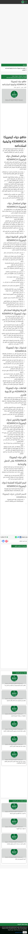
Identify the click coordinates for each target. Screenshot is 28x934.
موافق (24, 932)
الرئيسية (24, 76)
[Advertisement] (14, 18)
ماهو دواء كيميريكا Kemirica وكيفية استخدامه (15, 68)
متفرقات (20, 76)
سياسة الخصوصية (18, 932)
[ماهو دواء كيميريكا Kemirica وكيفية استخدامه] (20, 537)
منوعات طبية (15, 76)
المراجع (23, 70)
